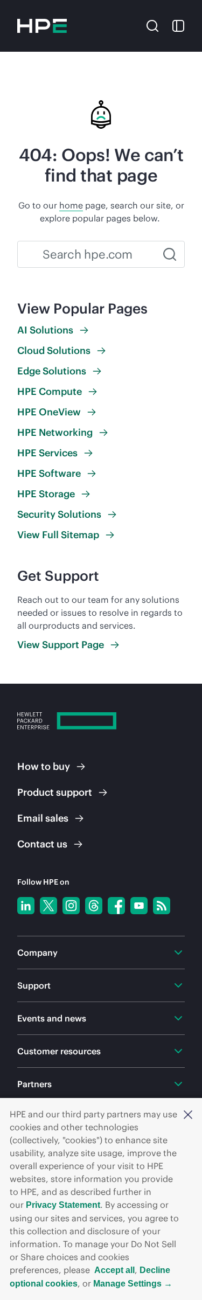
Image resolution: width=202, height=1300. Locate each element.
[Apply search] (170, 254)
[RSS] (161, 905)
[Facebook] (116, 905)
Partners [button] (34, 1084)
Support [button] (34, 985)
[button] (188, 1114)
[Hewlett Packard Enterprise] (42, 26)
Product (54, 792)
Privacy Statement (63, 1204)
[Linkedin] (25, 905)
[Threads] (93, 905)
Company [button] (37, 952)
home (71, 205)
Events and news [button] (51, 1018)
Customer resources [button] (59, 1051)
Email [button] (42, 818)
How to (43, 766)
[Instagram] (71, 905)
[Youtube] (139, 905)
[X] (48, 905)
